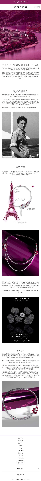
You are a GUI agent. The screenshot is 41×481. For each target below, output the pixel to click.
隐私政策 (20, 438)
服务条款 (20, 453)
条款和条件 (20, 443)
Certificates (20, 458)
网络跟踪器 (20, 460)
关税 (20, 448)
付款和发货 (20, 450)
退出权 (20, 445)
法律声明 (20, 440)
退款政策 (20, 455)
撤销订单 (20, 463)
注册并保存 (20, 468)
